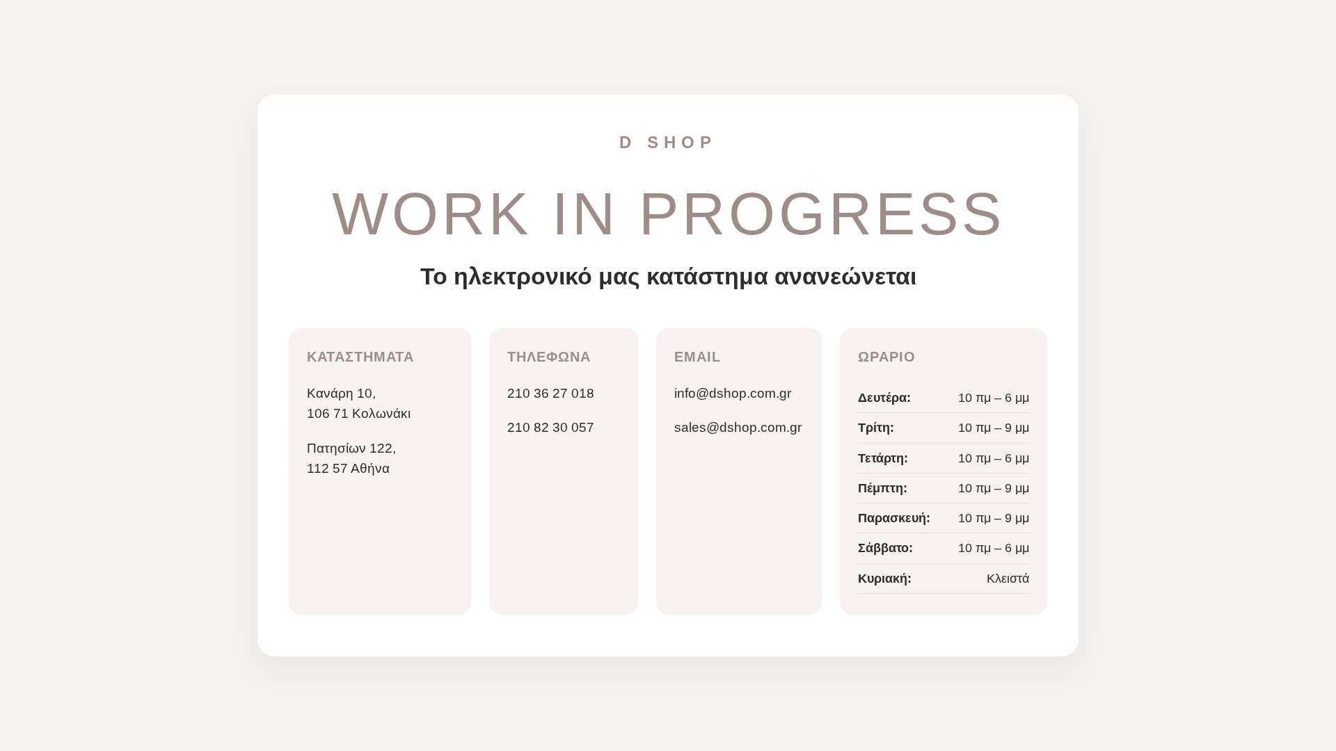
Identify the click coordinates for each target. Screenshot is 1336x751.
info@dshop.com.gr (732, 393)
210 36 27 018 (550, 393)
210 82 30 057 (550, 427)
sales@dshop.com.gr (738, 427)
